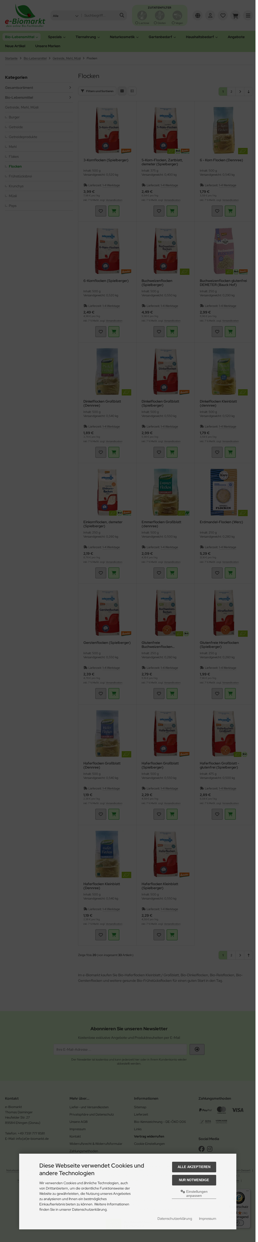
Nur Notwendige (194, 1180)
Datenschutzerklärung (174, 1218)
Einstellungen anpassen (196, 1194)
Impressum (207, 1218)
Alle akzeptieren (194, 1167)
